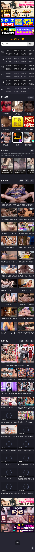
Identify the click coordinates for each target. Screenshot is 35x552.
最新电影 (4, 341)
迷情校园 (8, 84)
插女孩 (9, 88)
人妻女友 (23, 81)
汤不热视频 (31, 88)
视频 (2, 60)
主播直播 (23, 61)
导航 (2, 89)
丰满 (21, 341)
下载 (32, 151)
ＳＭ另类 (31, 61)
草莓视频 (23, 88)
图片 (2, 75)
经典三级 (16, 69)
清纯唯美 (16, 76)
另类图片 (31, 76)
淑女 (26, 341)
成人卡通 (23, 66)
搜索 (30, 44)
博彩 (2, 52)
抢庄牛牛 (31, 54)
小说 (2, 82)
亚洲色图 (16, 73)
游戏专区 (31, 51)
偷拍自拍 (16, 66)
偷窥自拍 (8, 73)
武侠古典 (31, 81)
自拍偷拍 (16, 58)
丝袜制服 (16, 61)
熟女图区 (23, 76)
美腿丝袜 (8, 76)
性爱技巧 (31, 84)
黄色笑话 (23, 84)
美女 (21, 181)
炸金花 (16, 54)
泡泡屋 (16, 91)
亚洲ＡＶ (8, 58)
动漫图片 (31, 73)
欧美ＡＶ (23, 58)
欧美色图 (23, 73)
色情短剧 (23, 91)
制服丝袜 (8, 69)
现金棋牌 (23, 54)
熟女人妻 (8, 61)
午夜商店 (16, 88)
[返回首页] (32, 548)
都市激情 (8, 81)
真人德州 (16, 51)
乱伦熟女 (23, 69)
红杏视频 (8, 91)
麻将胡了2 (9, 54)
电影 (2, 67)
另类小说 (16, 84)
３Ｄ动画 (31, 58)
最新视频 (4, 180)
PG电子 (9, 51)
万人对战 (23, 51)
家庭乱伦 (16, 81)
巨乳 (26, 181)
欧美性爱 (31, 66)
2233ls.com (17, 39)
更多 (32, 181)
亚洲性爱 (8, 66)
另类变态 (31, 69)
